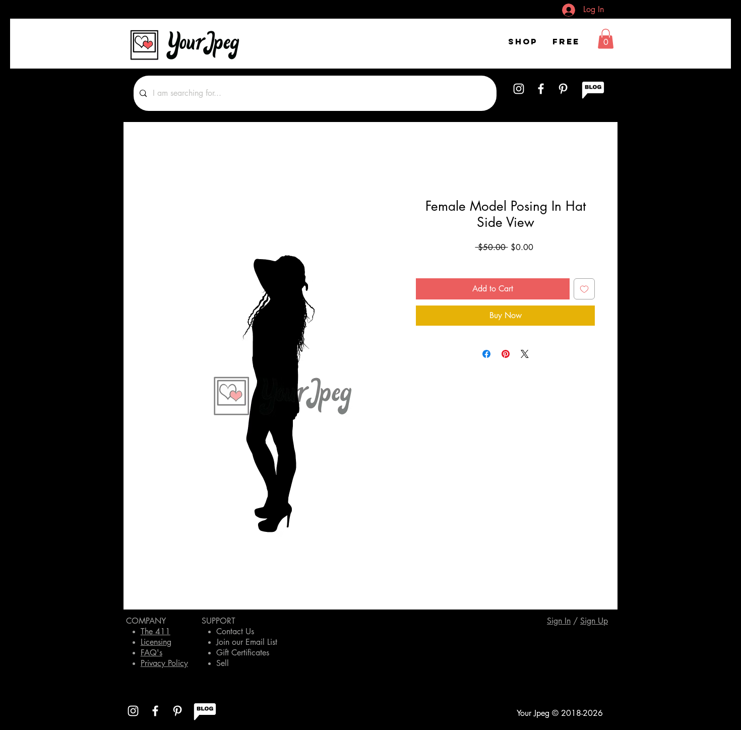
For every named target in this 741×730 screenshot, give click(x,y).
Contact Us (235, 631)
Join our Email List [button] (246, 642)
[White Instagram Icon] (519, 89)
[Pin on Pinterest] (506, 354)
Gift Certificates (242, 652)
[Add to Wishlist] (584, 288)
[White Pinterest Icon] (563, 89)
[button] (605, 38)
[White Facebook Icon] (541, 89)
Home (156, 162)
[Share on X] (525, 354)
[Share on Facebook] (486, 354)
